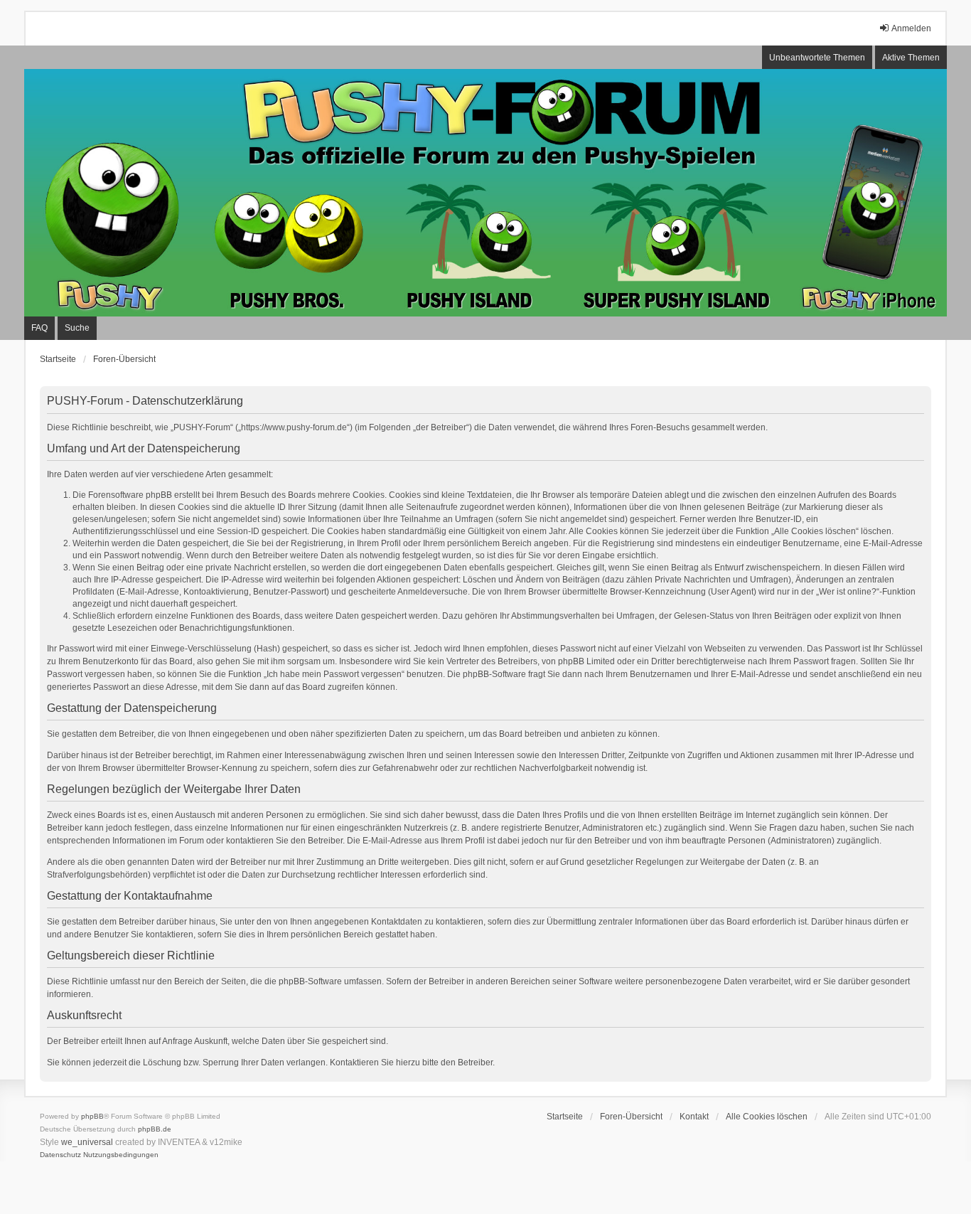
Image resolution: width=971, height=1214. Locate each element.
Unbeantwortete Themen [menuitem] (817, 58)
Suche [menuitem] (77, 328)
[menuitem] (60, 1155)
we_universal (87, 1142)
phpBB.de (154, 1129)
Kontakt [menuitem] (694, 1117)
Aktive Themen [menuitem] (911, 58)
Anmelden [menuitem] (911, 28)
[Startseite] (485, 193)
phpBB (92, 1116)
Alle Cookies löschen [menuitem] (767, 1117)
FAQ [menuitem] (39, 328)
